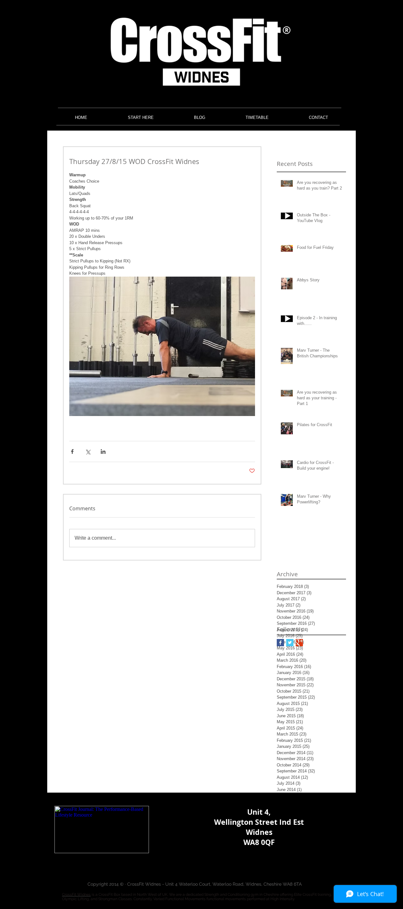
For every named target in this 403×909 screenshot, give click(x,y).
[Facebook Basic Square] (280, 642)
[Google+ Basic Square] (299, 642)
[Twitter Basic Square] (289, 642)
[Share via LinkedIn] (103, 451)
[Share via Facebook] (72, 451)
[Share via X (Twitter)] (88, 451)
